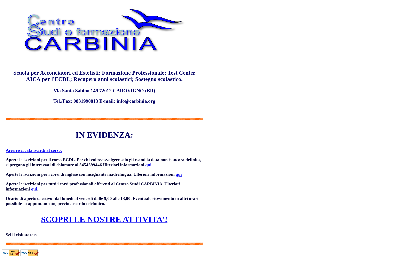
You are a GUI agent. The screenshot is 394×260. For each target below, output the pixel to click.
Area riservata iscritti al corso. (34, 150)
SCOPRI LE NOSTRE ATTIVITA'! (104, 219)
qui (148, 164)
